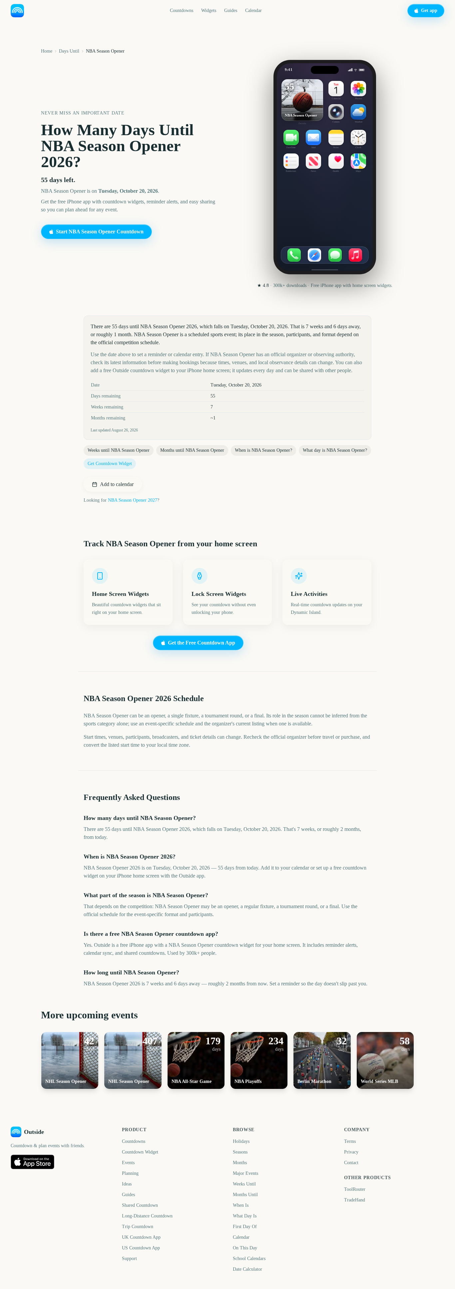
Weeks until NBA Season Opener (119, 450)
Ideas (127, 1183)
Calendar (253, 10)
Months (240, 1162)
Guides (230, 10)
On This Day (245, 1247)
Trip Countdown (137, 1226)
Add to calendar (117, 484)
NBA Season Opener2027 (132, 500)
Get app (429, 10)
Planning (130, 1173)
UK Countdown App (141, 1237)
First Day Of (245, 1226)
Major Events (245, 1173)
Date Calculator (247, 1269)
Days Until (69, 51)
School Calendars (249, 1258)
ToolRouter (354, 1189)
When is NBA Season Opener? (263, 450)
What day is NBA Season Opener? (335, 450)
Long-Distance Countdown (147, 1215)
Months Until (245, 1194)
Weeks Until (244, 1183)
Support (129, 1258)
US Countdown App (141, 1247)
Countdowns (181, 10)
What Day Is (244, 1215)
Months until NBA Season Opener (192, 450)
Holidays (241, 1141)
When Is (240, 1205)
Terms (350, 1141)
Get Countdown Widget (110, 463)
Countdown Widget (140, 1152)
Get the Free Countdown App (201, 642)
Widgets (208, 10)
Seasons (240, 1152)
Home (46, 51)
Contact (351, 1162)
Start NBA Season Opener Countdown (100, 231)
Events (128, 1162)
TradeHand (354, 1199)
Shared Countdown (140, 1205)
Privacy (351, 1152)
